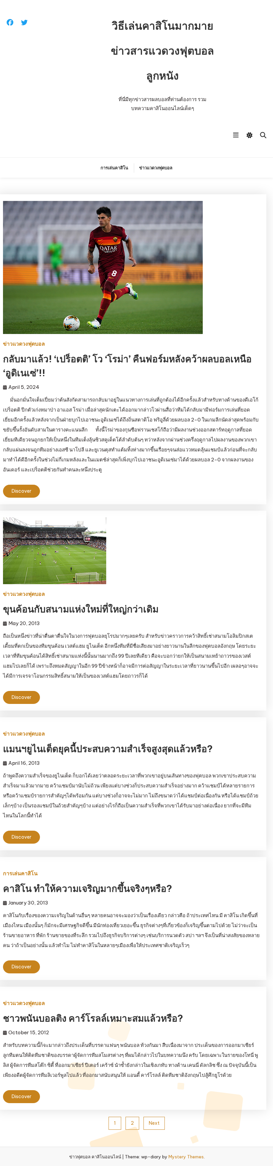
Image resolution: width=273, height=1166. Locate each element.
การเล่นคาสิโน (114, 167)
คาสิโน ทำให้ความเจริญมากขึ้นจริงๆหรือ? (87, 888)
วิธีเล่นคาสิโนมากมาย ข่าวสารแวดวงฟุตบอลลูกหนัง (162, 50)
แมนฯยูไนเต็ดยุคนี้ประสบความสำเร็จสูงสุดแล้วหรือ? (108, 748)
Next (154, 1123)
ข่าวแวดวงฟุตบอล (155, 167)
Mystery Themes (186, 1156)
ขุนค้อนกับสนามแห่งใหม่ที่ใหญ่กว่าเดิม (80, 609)
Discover (21, 491)
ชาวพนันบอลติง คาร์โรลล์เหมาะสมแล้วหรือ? (93, 1018)
